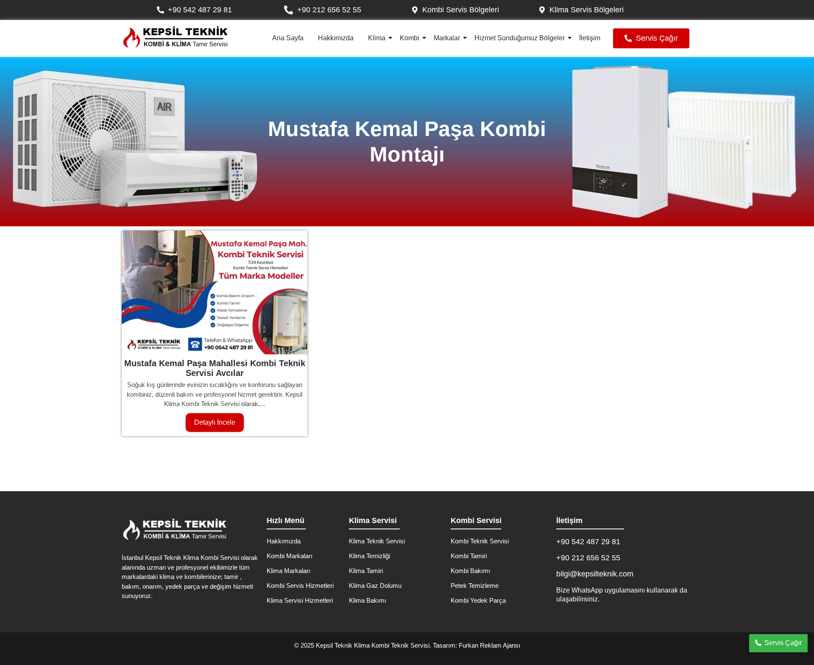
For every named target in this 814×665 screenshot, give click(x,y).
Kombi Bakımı (470, 570)
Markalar (447, 38)
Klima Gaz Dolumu (375, 585)
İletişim (589, 38)
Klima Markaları (288, 570)
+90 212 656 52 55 (588, 558)
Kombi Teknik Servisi (480, 541)
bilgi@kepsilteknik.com (594, 574)
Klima (376, 38)
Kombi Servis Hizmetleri (300, 585)
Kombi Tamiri (469, 555)
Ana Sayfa (288, 38)
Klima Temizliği (369, 555)
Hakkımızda (336, 38)
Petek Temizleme (475, 585)
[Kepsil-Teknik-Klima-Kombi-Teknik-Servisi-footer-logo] (175, 529)
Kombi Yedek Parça (478, 600)
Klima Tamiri (366, 570)
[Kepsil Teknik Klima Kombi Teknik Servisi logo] (175, 37)
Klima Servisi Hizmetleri (300, 600)
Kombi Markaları (289, 555)
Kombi (409, 38)
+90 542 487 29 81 (588, 541)
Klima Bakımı (367, 600)
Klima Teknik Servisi (377, 541)
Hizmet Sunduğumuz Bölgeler (519, 38)
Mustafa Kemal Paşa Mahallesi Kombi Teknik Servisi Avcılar (214, 368)
